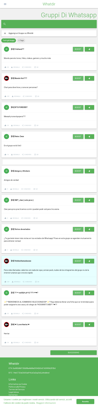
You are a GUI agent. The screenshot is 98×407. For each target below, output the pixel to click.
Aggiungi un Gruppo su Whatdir (18, 33)
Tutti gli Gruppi (8, 40)
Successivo (73, 353)
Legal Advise (14, 392)
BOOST (78, 49)
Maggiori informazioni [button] (46, 403)
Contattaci (13, 395)
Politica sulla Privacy (17, 387)
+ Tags (21, 40)
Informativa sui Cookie (18, 384)
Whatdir (49, 4)
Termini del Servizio (17, 389)
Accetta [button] (85, 401)
